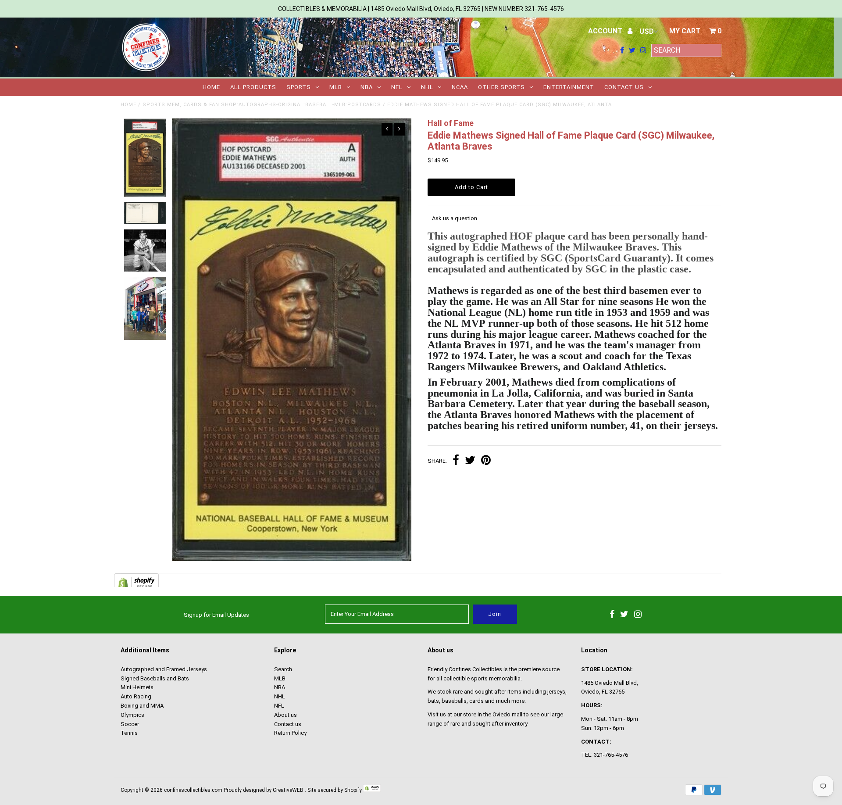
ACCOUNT (606, 31)
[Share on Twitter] (470, 461)
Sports (298, 87)
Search (283, 669)
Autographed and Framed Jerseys (164, 669)
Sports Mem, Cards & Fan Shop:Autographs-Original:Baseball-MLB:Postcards (262, 104)
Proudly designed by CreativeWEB (263, 790)
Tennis (129, 733)
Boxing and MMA (142, 705)
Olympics (132, 715)
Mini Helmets (137, 687)
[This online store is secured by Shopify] (372, 790)
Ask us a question (454, 218)
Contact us (624, 87)
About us (285, 715)
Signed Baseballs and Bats (155, 678)
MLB (335, 87)
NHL (427, 87)
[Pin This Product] (486, 461)
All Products (253, 87)
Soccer (130, 724)
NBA (366, 87)
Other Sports (501, 87)
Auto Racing (136, 696)
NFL (397, 87)
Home (211, 87)
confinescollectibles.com (193, 790)
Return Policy (290, 733)
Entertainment (568, 87)
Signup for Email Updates (216, 615)
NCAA (460, 87)
